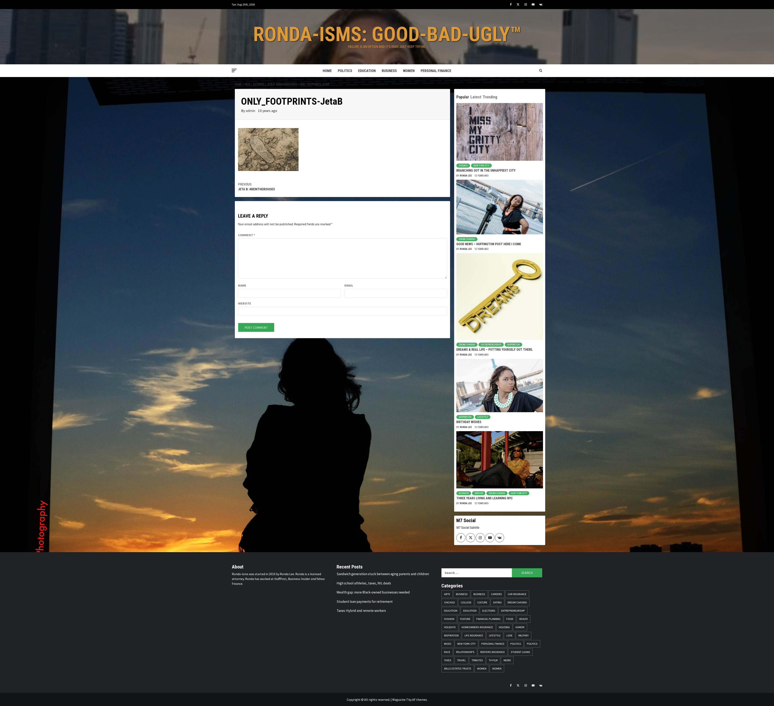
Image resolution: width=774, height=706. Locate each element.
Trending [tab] (490, 97)
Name (242, 285)
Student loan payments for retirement (365, 601)
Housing (504, 627)
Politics (345, 71)
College (466, 602)
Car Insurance (517, 594)
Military (523, 635)
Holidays (450, 627)
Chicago (463, 165)
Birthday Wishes (468, 422)
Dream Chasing (467, 239)
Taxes (447, 660)
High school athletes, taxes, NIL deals (364, 583)
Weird (507, 660)
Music (448, 644)
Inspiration (513, 344)
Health (523, 619)
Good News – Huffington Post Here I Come (488, 244)
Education (367, 71)
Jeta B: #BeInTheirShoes (256, 186)
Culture (482, 602)
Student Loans (520, 652)
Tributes (477, 660)
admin (251, 110)
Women (409, 71)
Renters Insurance (492, 652)
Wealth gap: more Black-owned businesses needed (373, 592)
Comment (246, 235)
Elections (488, 610)
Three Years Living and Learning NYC (484, 498)
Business (389, 71)
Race (447, 652)
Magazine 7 (400, 700)
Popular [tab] (462, 97)
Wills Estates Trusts (457, 668)
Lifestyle (482, 417)
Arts (447, 594)
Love (510, 635)
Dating (497, 602)
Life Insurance (474, 635)
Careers (478, 493)
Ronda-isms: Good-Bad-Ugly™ (387, 34)
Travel (461, 660)
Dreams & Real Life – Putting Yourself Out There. (494, 349)
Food (509, 619)
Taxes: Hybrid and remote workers (361, 610)
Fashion (449, 619)
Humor (520, 627)
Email (348, 285)
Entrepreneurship (491, 344)
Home (327, 71)
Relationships (465, 652)
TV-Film (493, 660)
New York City (481, 165)
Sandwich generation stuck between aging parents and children (383, 574)
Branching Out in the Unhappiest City (485, 170)
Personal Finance (436, 71)
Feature (465, 619)
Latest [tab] (475, 97)
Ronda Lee (466, 175)
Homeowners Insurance (477, 627)
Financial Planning (488, 619)
